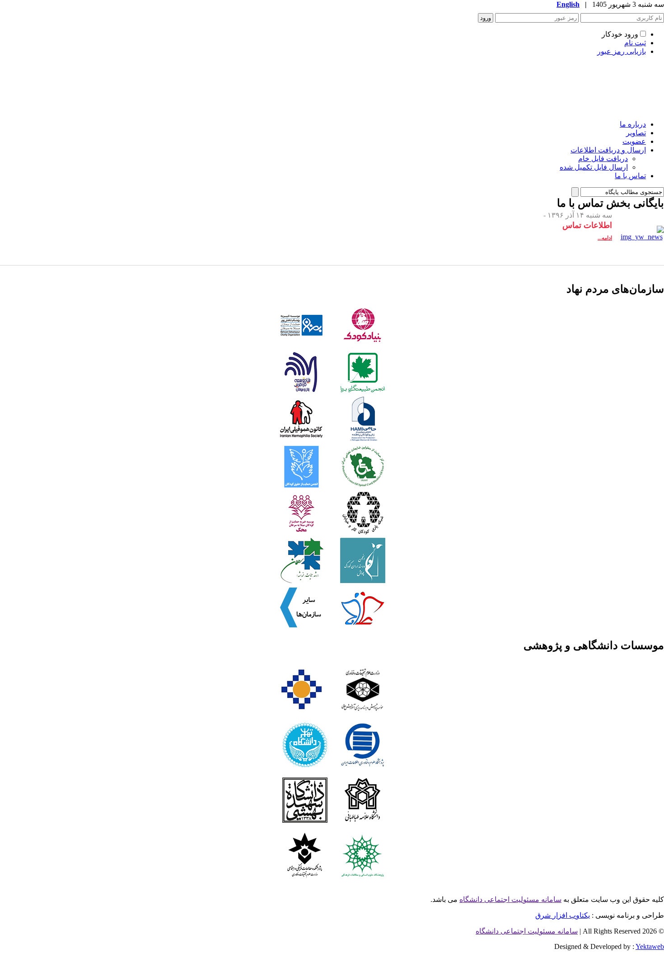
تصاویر (636, 133)
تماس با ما (630, 176)
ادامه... (605, 238)
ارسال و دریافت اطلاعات (608, 150)
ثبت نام (635, 43)
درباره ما (633, 124)
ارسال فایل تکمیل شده (594, 167)
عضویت (634, 141)
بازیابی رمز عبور (621, 51)
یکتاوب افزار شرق (562, 915)
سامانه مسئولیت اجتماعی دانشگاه (510, 899)
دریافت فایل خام (603, 158)
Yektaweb (650, 946)
